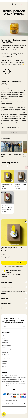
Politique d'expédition (5, 362)
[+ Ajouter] (12, 180)
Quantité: (3, 254)
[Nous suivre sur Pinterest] (10, 390)
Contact (4, 338)
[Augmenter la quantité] (8, 257)
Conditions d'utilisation (5, 341)
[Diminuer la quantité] (3, 257)
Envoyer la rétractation (5, 353)
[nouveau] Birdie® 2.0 (11, 247)
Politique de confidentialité (6, 358)
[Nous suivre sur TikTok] (18, 390)
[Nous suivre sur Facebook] (3, 390)
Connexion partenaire (5, 367)
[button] (4, 414)
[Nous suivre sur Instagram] (7, 390)
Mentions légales (6, 345)
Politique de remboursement (6, 349)
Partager (15, 132)
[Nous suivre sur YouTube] (14, 390)
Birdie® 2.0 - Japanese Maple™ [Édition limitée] (7, 207)
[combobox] (14, 403)
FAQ (3, 335)
